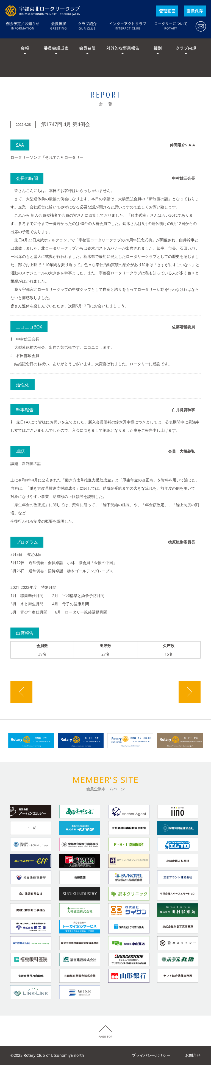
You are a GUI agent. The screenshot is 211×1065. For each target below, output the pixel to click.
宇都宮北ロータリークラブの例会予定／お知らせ (26, 26)
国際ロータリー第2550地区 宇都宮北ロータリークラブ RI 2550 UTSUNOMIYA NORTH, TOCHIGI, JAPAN (43, 10)
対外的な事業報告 (122, 49)
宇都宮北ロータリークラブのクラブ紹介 (88, 26)
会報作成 (167, 10)
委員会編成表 (56, 49)
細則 (157, 49)
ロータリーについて (170, 26)
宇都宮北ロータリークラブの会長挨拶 (58, 26)
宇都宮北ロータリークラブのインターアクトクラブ (128, 26)
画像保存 (195, 10)
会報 (24, 49)
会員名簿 (87, 49)
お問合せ (199, 26)
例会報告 (105, 99)
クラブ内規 (186, 49)
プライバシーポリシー (151, 1055)
